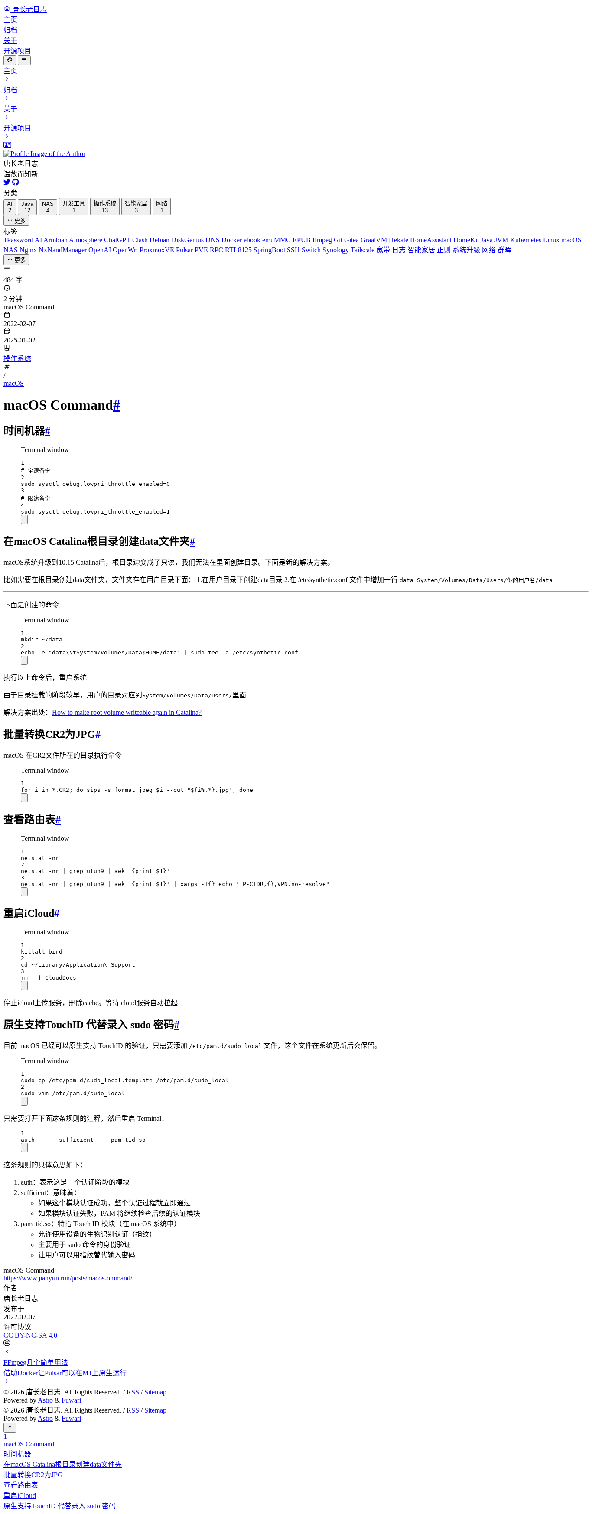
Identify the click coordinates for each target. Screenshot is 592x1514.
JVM (502, 240)
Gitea (352, 240)
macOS (571, 240)
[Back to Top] (9, 1427)
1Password (19, 240)
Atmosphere (86, 240)
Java (487, 240)
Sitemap (155, 1392)
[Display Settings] (9, 60)
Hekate (399, 240)
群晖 (504, 250)
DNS (213, 240)
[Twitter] (7, 183)
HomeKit (467, 240)
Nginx (29, 250)
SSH (294, 250)
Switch (312, 250)
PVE (202, 250)
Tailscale (363, 250)
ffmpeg (323, 240)
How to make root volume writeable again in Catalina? (127, 712)
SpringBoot (270, 250)
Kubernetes (526, 240)
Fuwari (71, 1400)
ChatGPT (118, 240)
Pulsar (185, 250)
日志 (399, 250)
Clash (141, 240)
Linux (552, 240)
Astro (45, 1400)
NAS (11, 250)
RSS (133, 1392)
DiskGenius (188, 240)
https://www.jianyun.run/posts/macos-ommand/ (67, 1278)
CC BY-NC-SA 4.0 (30, 1335)
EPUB (302, 240)
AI (39, 240)
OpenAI (100, 250)
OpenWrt (126, 250)
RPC (217, 250)
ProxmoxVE (158, 250)
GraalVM (375, 240)
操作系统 (17, 358)
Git (339, 240)
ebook (253, 240)
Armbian (56, 240)
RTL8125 (239, 250)
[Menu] (24, 60)
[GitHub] (15, 183)
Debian (160, 240)
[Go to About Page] (296, 149)
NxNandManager (63, 250)
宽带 (384, 250)
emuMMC (277, 240)
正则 (444, 250)
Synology (336, 250)
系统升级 (467, 250)
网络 (490, 250)
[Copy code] (24, 519)
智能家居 (422, 250)
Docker (232, 240)
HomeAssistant (431, 240)
